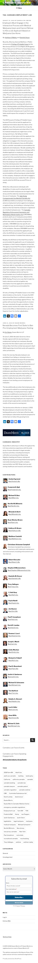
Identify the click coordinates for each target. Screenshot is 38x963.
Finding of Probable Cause (19, 44)
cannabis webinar (24, 790)
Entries (7, 921)
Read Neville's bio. (13, 506)
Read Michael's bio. (14, 685)
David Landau (8, 797)
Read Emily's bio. (13, 652)
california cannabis (19, 779)
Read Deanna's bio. (14, 636)
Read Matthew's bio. (14, 539)
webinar (18, 842)
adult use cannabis (10, 776)
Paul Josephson (9, 835)
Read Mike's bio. (13, 498)
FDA (27, 811)
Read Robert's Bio (14, 562)
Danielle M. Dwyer (24, 20)
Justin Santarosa (9, 818)
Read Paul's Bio (13, 668)
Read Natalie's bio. (14, 701)
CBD (5, 793)
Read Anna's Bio (13, 718)
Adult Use (18, 772)
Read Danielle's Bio (14, 578)
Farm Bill (20, 811)
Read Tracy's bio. (13, 587)
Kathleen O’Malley (11, 37)
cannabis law (21, 783)
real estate (19, 835)
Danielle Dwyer (25, 37)
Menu (20, 8)
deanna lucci (19, 797)
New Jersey (20, 828)
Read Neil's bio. (13, 595)
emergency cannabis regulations (14, 807)
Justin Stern (21, 818)
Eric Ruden (8, 332)
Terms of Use (7, 937)
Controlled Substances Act (18, 793)
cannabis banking (9, 783)
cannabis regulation (10, 790)
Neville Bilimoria (9, 828)
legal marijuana (19, 821)
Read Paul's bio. (13, 619)
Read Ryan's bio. (13, 522)
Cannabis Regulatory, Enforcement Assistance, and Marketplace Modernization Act (16, 212)
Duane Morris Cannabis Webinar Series (16, 804)
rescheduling (24, 838)
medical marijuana (10, 825)
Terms (18, 906)
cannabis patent (22, 786)
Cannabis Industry (17, 2)
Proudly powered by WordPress (12, 958)
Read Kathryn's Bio (14, 530)
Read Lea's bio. (13, 709)
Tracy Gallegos (8, 842)
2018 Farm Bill (8, 772)
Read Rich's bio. (13, 660)
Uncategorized (7, 857)
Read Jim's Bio (13, 611)
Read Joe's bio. (12, 644)
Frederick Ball (8, 814)
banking (20, 776)
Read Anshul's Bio (14, 481)
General (5, 853)
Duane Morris (20, 323)
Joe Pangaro (25, 814)
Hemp (17, 814)
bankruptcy (29, 776)
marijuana (29, 821)
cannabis (30, 779)
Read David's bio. (13, 628)
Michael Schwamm (24, 825)
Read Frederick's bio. (14, 490)
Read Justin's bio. (13, 677)
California (7, 779)
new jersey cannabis (10, 831)
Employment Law (9, 811)
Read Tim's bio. (13, 693)
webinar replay (28, 842)
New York (22, 831)
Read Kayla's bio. (13, 603)
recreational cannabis (11, 838)
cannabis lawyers (9, 786)
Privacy (23, 906)
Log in (5, 917)
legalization (7, 821)
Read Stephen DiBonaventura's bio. (19, 570)
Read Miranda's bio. (14, 514)
